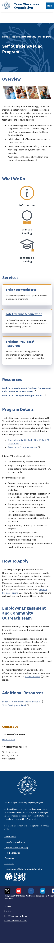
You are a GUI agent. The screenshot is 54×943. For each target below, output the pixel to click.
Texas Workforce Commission (26, 5)
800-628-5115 (8, 739)
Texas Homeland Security (16, 847)
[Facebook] (31, 891)
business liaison (32, 676)
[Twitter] (7, 891)
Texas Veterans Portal (14, 842)
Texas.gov (9, 858)
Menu (49, 6)
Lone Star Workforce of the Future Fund (21, 701)
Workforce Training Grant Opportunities (22, 395)
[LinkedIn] (42, 891)
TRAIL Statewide (12, 852)
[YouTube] (19, 891)
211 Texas (9, 863)
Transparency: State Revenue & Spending (23, 869)
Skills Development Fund (14, 705)
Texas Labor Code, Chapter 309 (22, 447)
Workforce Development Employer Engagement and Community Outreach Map (26, 390)
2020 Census (10, 836)
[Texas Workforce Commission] (5, 5)
